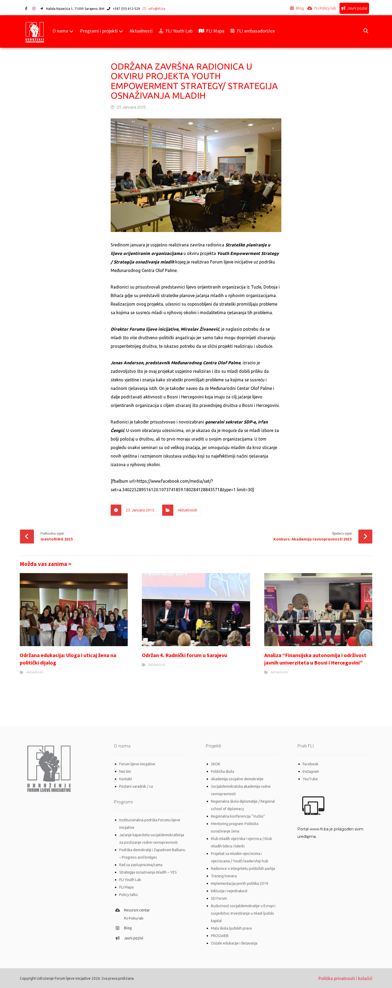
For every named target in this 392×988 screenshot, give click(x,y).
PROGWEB (220, 936)
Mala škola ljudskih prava (231, 928)
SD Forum (219, 898)
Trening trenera (224, 876)
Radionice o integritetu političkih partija (243, 868)
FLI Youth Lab (130, 880)
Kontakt (125, 779)
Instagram (311, 771)
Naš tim (125, 771)
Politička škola (222, 771)
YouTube (310, 779)
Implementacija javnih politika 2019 (239, 883)
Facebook (310, 764)
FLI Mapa (126, 887)
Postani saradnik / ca (136, 786)
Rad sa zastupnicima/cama (140, 865)
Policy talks (128, 895)
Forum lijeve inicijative (137, 764)
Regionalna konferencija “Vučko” (238, 816)
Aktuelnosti (187, 510)
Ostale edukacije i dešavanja (234, 943)
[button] (26, 8)
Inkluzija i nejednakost (229, 891)
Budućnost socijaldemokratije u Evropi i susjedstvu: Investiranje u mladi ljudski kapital (243, 913)
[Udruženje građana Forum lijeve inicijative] (35, 31)
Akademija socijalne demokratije (237, 779)
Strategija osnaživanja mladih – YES (148, 872)
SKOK (215, 764)
